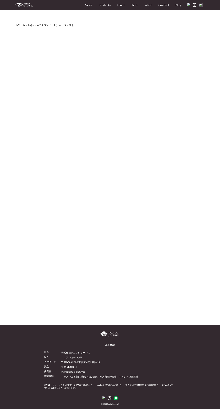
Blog (178, 5)
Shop (134, 5)
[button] (102, 97)
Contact (163, 5)
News (88, 5)
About (121, 5)
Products (104, 5)
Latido (148, 5)
